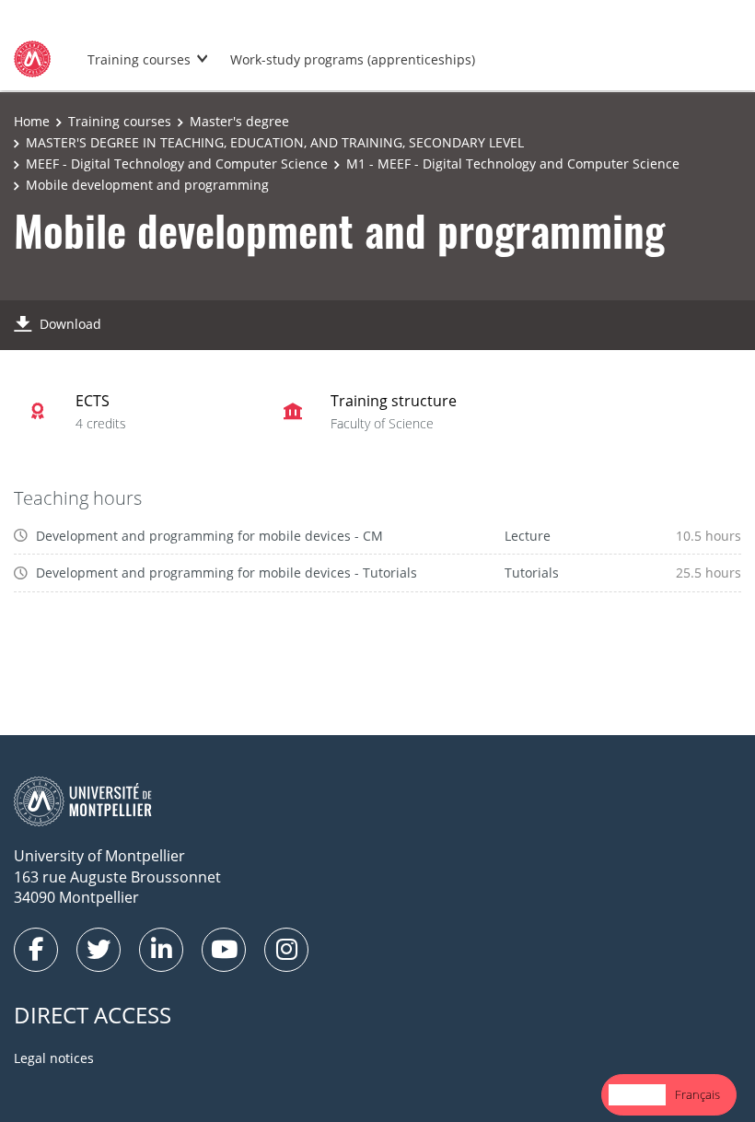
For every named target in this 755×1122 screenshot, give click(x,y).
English (637, 1094)
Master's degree (239, 121)
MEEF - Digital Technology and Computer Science (177, 163)
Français (697, 1094)
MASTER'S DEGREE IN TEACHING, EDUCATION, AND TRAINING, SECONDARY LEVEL (275, 142)
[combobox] (637, 1094)
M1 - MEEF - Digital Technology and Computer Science (513, 163)
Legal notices (54, 1058)
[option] (697, 1094)
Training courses (139, 59)
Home (32, 121)
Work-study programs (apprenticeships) (352, 59)
